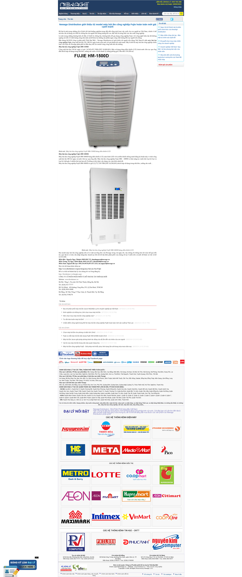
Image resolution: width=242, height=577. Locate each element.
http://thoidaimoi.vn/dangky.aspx (70, 274)
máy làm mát (128, 404)
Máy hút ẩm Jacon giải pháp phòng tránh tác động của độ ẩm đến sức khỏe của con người (102, 339)
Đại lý (85, 14)
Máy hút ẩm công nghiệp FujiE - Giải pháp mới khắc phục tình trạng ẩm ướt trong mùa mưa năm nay (106, 346)
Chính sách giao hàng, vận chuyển (88, 574)
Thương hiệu (75, 14)
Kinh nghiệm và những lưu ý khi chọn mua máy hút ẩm (90, 312)
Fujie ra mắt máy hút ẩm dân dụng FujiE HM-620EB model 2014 (93, 336)
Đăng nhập (178, 7)
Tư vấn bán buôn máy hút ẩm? (81, 319)
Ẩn (37, 557)
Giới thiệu (134, 14)
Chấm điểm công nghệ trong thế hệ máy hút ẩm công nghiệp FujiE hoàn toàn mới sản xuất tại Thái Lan (106, 323)
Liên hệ (143, 14)
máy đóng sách (138, 404)
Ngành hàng (63, 14)
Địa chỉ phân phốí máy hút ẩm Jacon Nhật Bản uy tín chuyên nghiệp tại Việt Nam (98, 309)
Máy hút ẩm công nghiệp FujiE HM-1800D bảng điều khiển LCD (111, 250)
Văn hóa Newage (115, 14)
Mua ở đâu (178, 574)
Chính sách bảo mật (68, 574)
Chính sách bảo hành (108, 574)
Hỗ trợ (126, 14)
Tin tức (92, 14)
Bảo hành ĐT (154, 14)
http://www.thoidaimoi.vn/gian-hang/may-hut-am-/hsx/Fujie (80, 269)
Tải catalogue (167, 574)
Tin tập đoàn (101, 14)
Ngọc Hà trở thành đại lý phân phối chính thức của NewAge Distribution (169, 29)
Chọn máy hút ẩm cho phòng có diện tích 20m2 (87, 332)
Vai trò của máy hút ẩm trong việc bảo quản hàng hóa (90, 343)
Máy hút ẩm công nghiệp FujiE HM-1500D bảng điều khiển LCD (88, 151)
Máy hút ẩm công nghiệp (154, 566)
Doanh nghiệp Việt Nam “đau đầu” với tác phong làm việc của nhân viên (169, 49)
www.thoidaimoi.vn (71, 279)
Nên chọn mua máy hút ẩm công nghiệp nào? (87, 316)
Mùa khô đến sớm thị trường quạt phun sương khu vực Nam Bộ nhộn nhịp (170, 57)
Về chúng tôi (148, 574)
